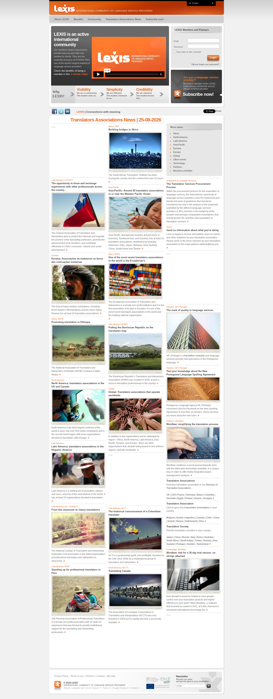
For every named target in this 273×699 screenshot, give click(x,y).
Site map (110, 676)
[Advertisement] (79, 152)
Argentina (190, 517)
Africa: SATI (113, 126)
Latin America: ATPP (60, 566)
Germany (190, 494)
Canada (200, 517)
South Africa (172, 540)
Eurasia (54, 255)
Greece (198, 498)
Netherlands (191, 521)
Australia (208, 537)
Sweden (191, 544)
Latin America (57, 443)
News (169, 227)
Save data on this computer (189, 52)
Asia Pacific (179, 144)
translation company (194, 355)
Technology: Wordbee (176, 549)
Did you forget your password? (205, 64)
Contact (100, 676)
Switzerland (203, 544)
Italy (193, 537)
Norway (207, 540)
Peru (201, 521)
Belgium (170, 517)
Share (218, 111)
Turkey (198, 540)
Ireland (171, 521)
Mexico (179, 521)
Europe (177, 152)
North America (57, 380)
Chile (209, 517)
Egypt (180, 498)
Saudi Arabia (186, 540)
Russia (185, 537)
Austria (179, 517)
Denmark (171, 498)
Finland (188, 498)
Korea (200, 537)
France (180, 494)
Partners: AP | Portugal (176, 307)
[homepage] (64, 8)
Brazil (200, 494)
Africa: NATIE (57, 319)
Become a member (182, 170)
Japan (169, 537)
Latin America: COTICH (62, 180)
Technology (179, 163)
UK (168, 494)
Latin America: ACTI (117, 508)
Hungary (207, 498)
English (195, 3)
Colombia (209, 494)
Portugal (180, 544)
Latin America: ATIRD (117, 324)
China (216, 517)
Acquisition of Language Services (181, 180)
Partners (177, 167)
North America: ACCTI (118, 568)
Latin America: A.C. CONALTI (64, 506)
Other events (179, 159)
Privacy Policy (61, 676)
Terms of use (77, 676)
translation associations (197, 507)
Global (111, 389)
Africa (176, 133)
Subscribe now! (198, 94)
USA (173, 494)
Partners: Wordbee (174, 421)
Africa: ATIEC (114, 254)
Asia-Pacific (113, 187)
